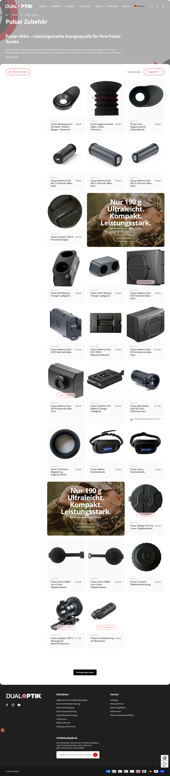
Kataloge (114, 700)
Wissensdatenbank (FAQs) (122, 715)
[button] (140, 6)
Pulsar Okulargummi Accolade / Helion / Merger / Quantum (61, 127)
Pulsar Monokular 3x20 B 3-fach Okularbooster (139, 408)
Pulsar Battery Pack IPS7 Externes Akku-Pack (140, 296)
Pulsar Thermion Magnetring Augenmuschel (59, 472)
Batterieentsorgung (65, 707)
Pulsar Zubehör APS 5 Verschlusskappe (62, 238)
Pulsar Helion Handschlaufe (98, 470)
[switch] (164, 766)
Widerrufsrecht (63, 723)
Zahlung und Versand (65, 726)
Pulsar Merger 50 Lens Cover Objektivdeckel (142, 527)
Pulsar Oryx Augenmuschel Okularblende (138, 127)
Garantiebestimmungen (67, 715)
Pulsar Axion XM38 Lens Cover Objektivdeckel (100, 584)
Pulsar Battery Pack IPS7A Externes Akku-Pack (62, 408)
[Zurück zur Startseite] (7, 15)
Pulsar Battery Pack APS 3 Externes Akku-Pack (62, 183)
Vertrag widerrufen (85, 672)
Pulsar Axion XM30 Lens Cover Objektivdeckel (60, 584)
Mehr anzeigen (12, 57)
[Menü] (167, 756)
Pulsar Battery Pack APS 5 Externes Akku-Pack (141, 183)
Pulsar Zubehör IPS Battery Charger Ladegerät (101, 408)
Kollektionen (16, 15)
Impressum (61, 719)
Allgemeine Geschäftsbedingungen (72, 700)
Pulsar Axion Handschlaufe (137, 470)
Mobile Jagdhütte (118, 707)
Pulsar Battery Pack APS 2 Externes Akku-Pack (101, 183)
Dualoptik (54, 121)
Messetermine (117, 704)
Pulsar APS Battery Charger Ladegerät (60, 294)
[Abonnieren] (95, 755)
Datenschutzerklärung (66, 711)
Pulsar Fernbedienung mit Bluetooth (102, 639)
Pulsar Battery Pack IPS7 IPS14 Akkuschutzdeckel (101, 352)
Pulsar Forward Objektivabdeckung (140, 583)
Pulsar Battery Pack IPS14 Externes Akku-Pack (141, 352)
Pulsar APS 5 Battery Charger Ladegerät (101, 294)
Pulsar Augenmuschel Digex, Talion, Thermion (102, 127)
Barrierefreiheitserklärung (68, 704)
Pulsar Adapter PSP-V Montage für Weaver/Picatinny (62, 641)
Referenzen (115, 711)
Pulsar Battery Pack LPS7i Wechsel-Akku (61, 351)
